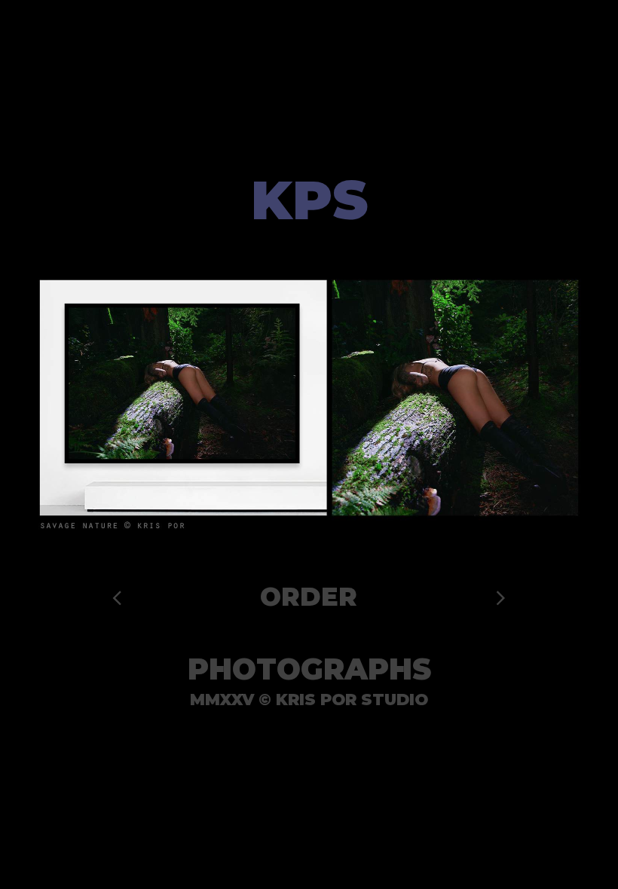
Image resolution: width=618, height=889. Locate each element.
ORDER (308, 597)
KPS (309, 200)
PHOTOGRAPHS (309, 669)
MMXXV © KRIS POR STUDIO (309, 699)
